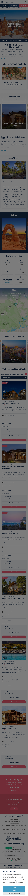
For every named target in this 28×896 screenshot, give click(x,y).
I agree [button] (14, 887)
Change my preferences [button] (14, 893)
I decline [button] (14, 890)
